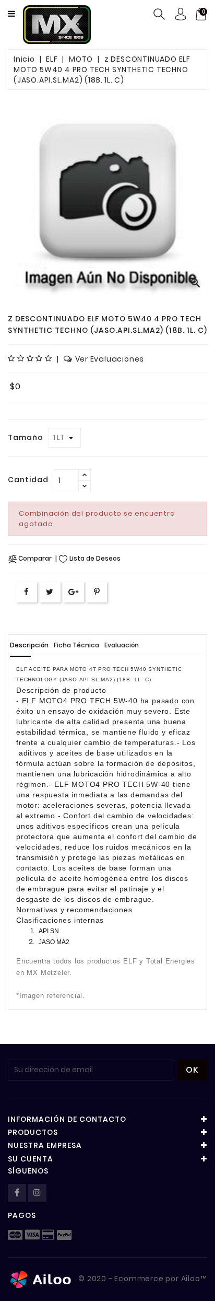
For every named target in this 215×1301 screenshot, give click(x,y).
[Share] (26, 591)
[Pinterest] (97, 591)
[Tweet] (50, 591)
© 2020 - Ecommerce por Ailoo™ (142, 1278)
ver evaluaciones (110, 359)
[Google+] (73, 591)
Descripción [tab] (29, 645)
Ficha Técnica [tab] (76, 645)
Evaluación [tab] (121, 645)
